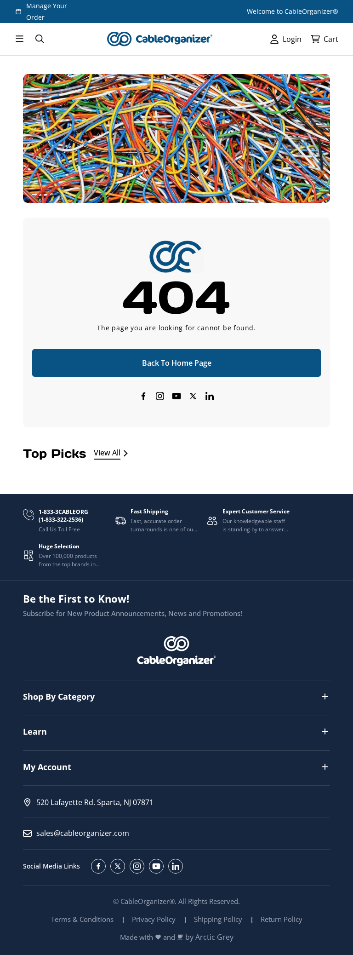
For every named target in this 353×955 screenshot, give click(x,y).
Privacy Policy (154, 919)
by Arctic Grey (209, 937)
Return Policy (281, 919)
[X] (193, 396)
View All (107, 453)
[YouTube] (176, 396)
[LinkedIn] (209, 396)
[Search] (39, 39)
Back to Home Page (176, 363)
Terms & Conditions (82, 919)
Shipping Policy (218, 919)
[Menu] (19, 39)
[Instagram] (160, 396)
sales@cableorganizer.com (82, 833)
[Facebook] (143, 396)
